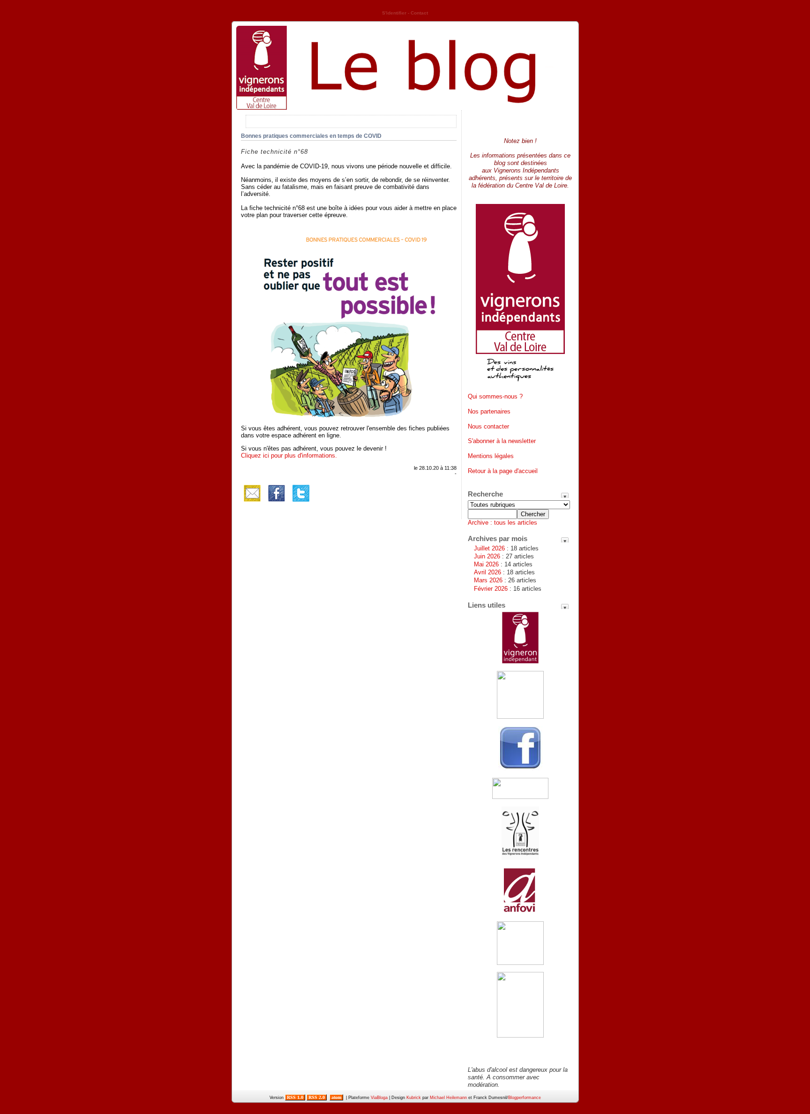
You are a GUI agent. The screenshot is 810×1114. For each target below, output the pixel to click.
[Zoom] (349, 416)
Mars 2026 (488, 580)
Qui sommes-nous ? (495, 396)
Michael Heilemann (448, 1097)
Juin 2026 (487, 556)
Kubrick (413, 1097)
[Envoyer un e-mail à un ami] (252, 502)
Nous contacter (488, 426)
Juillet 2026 (489, 548)
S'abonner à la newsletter (502, 440)
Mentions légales (491, 455)
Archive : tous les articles (502, 522)
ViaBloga (379, 1097)
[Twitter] (301, 502)
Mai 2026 (486, 564)
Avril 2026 (487, 572)
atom (336, 1097)
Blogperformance (524, 1097)
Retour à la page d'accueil (503, 470)
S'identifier (394, 12)
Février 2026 (491, 588)
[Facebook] (276, 502)
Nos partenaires (489, 411)
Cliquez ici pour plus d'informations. (289, 455)
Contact (419, 12)
